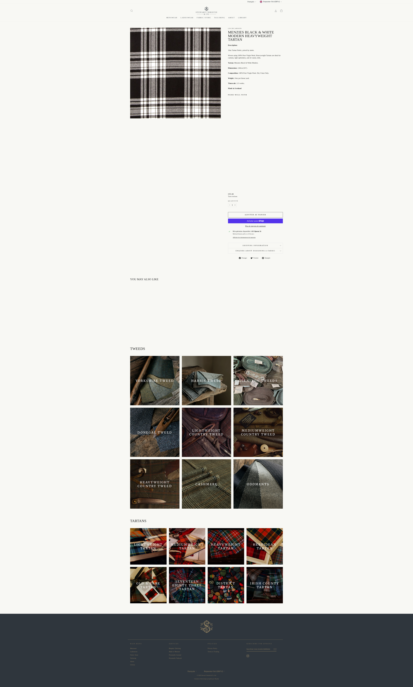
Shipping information (255, 245)
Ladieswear (187, 18)
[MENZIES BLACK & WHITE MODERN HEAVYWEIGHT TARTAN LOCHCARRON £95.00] (233, 141)
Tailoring (219, 18)
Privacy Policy (212, 648)
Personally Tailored (175, 658)
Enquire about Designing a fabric (255, 251)
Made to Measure (174, 651)
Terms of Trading (213, 651)
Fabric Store (204, 18)
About (231, 18)
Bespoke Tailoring (175, 648)
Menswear (171, 18)
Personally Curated (175, 655)
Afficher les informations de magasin (244, 237)
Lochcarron (235, 28)
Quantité (233, 201)
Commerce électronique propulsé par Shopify (206, 679)
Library (242, 18)
